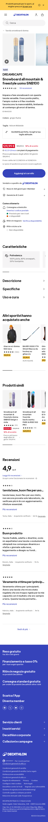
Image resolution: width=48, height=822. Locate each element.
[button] (19, 437)
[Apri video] (7, 61)
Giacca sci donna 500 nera (12, 347)
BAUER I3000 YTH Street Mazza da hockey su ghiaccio (31, 350)
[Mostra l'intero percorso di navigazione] (4, 31)
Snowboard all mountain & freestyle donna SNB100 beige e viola (11, 417)
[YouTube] (16, 708)
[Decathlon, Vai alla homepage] (21, 15)
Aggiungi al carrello (24, 173)
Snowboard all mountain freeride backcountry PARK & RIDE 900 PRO (30, 418)
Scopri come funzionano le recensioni (18, 478)
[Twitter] (10, 708)
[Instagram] (21, 708)
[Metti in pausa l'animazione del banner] (39, 5)
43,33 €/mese (10, 150)
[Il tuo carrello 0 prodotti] (42, 15)
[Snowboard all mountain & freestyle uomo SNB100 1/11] (19, 49)
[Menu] (6, 15)
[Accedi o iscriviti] (36, 15)
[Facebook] (5, 708)
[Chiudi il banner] (43, 5)
